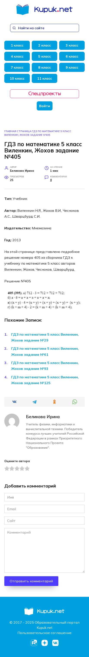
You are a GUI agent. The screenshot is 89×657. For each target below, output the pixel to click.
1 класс (17, 45)
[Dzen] (44, 643)
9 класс (72, 67)
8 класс (44, 67)
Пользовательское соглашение (44, 633)
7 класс (17, 67)
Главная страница (17, 131)
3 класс (72, 45)
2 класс (44, 45)
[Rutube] (33, 643)
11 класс (44, 78)
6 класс (72, 56)
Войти (44, 106)
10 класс (17, 78)
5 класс (44, 56)
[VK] (55, 643)
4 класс (17, 56)
